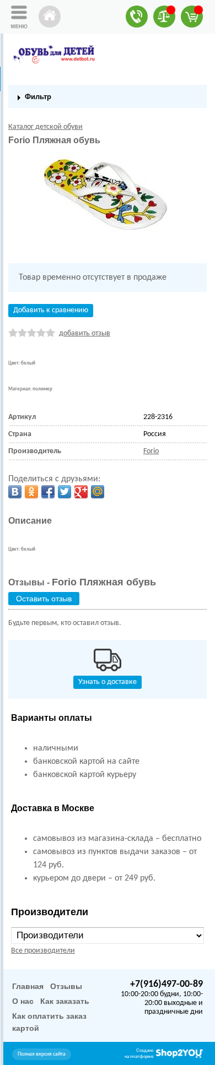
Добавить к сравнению (50, 310)
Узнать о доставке (107, 682)
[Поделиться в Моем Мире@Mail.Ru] (97, 491)
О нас (23, 1001)
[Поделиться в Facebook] (48, 491)
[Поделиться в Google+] (81, 491)
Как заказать (64, 1001)
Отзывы (66, 986)
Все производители (43, 951)
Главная (28, 986)
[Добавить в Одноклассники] (31, 491)
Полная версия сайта (42, 1054)
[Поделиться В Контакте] (15, 491)
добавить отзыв (84, 333)
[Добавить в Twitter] (64, 491)
